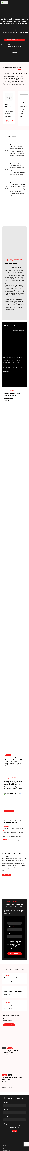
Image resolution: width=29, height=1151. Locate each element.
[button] (26, 2)
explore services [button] (18, 810)
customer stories (7, 1147)
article (4, 1048)
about (4, 1143)
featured (10, 1048)
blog (4, 1148)
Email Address (6, 1116)
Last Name (5, 1109)
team (4, 1145)
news (10, 1075)
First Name (5, 1102)
